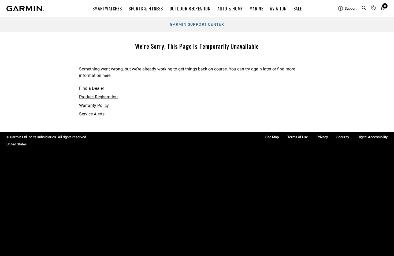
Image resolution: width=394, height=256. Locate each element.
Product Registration (98, 96)
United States (16, 144)
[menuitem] (347, 8)
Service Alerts (92, 113)
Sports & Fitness (146, 8)
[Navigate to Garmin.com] (25, 8)
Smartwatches (107, 8)
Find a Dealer (91, 88)
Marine (256, 8)
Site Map (272, 137)
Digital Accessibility (373, 137)
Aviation (278, 8)
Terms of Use (297, 137)
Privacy (322, 137)
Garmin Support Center (197, 24)
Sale (297, 8)
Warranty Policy (94, 105)
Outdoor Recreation (190, 8)
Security (342, 137)
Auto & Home (230, 8)
